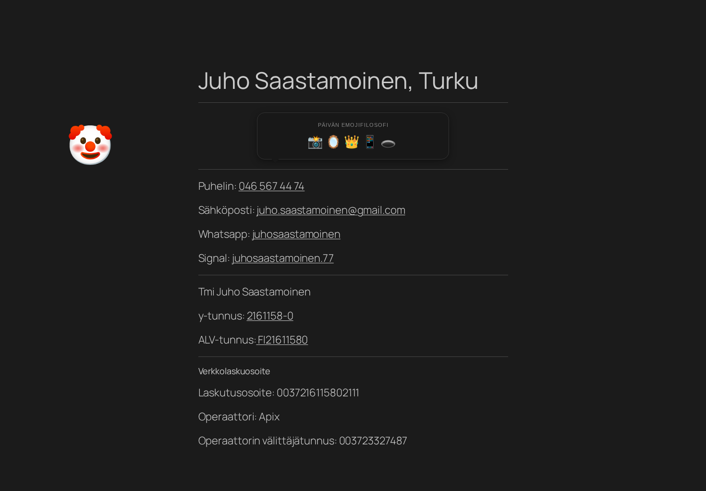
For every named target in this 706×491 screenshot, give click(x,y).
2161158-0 (270, 315)
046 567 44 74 (272, 186)
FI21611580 (282, 339)
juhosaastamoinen (296, 234)
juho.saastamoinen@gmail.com (330, 210)
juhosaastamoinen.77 (283, 258)
